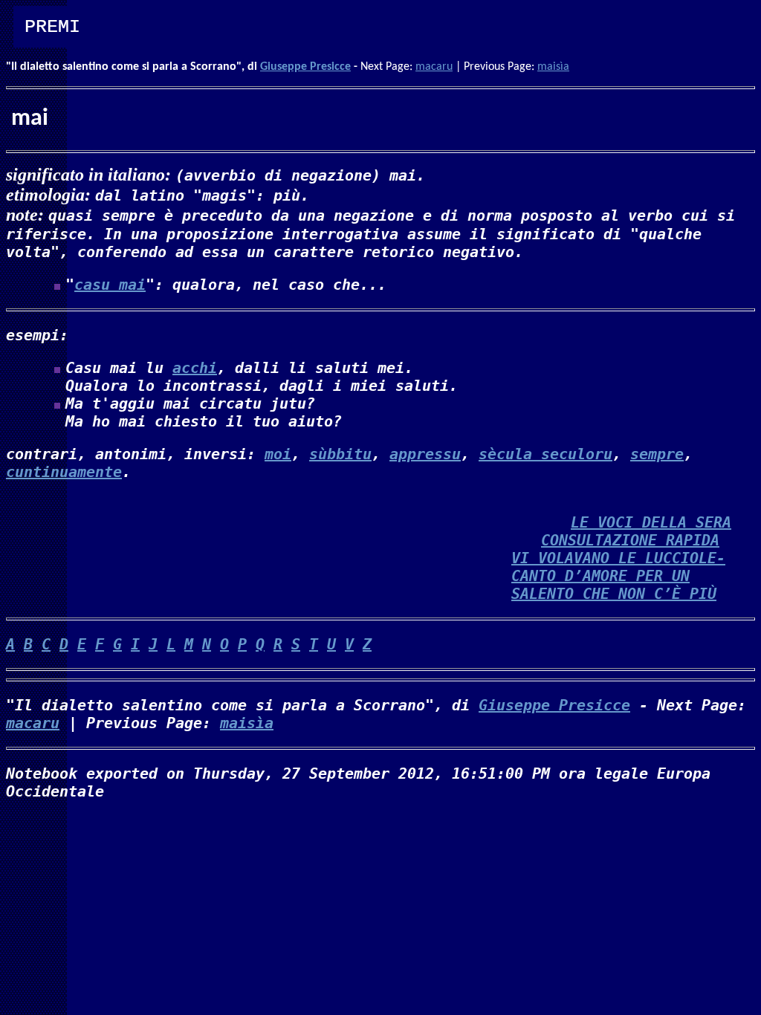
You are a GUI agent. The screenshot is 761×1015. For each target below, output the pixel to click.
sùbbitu (340, 454)
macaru (434, 67)
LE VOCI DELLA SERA (651, 522)
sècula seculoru (545, 454)
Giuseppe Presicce (305, 67)
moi (278, 454)
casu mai (110, 285)
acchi (194, 368)
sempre (657, 454)
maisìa (553, 67)
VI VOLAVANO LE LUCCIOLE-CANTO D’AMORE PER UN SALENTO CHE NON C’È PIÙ (618, 576)
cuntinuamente (64, 472)
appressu (425, 454)
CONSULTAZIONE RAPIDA (630, 540)
